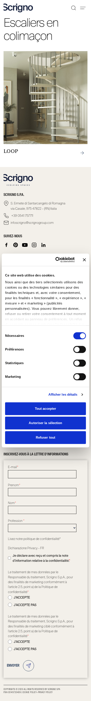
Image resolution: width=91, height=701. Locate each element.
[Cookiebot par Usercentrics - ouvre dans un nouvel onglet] (56, 260)
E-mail (13, 467)
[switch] (79, 349)
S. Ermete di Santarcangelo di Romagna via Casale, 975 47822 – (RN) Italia (38, 206)
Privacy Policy (45, 692)
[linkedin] (43, 245)
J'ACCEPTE (22, 597)
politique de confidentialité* (42, 539)
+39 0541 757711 (22, 216)
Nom (12, 503)
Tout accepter (45, 408)
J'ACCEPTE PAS (25, 605)
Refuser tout (45, 437)
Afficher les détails (63, 394)
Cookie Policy (30, 692)
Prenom (14, 485)
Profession (16, 521)
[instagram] (34, 245)
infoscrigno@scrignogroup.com (32, 223)
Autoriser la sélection (45, 423)
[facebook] (6, 245)
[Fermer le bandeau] (84, 259)
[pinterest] (16, 245)
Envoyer (13, 666)
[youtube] (25, 245)
